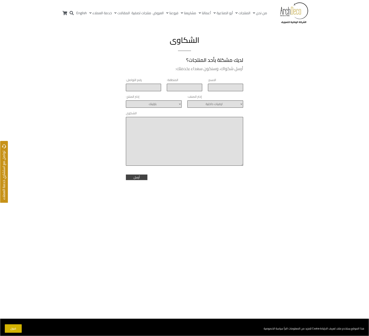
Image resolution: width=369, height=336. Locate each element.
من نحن (261, 13)
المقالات (123, 13)
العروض (158, 13)
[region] (184, 327)
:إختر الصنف (194, 96)
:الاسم (212, 80)
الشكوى (131, 113)
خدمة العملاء (102, 13)
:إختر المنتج (132, 96)
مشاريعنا (190, 13)
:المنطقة (172, 80)
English (81, 13)
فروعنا (173, 13)
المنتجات (244, 13)
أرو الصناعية (225, 13)
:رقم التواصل (134, 80)
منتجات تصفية (141, 13)
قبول (13, 328)
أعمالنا (206, 13)
